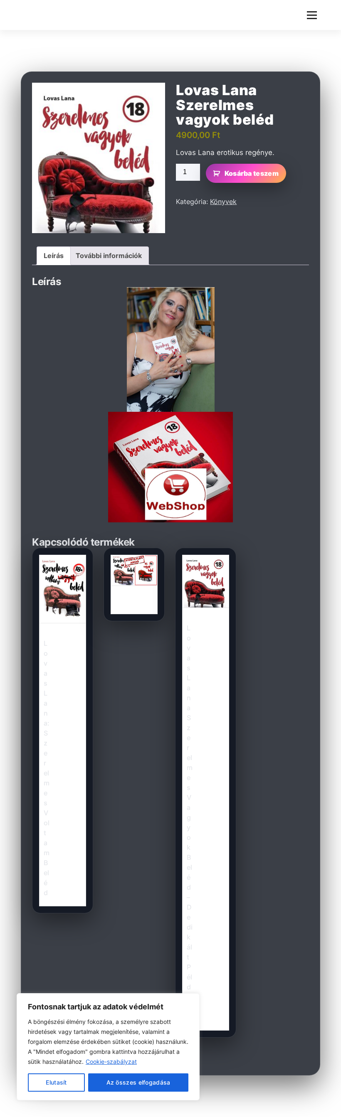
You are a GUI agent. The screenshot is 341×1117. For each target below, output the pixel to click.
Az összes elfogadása (138, 1082)
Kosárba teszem (252, 173)
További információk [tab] (109, 255)
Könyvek (223, 201)
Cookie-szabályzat (111, 1061)
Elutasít (56, 1082)
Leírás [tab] (54, 255)
